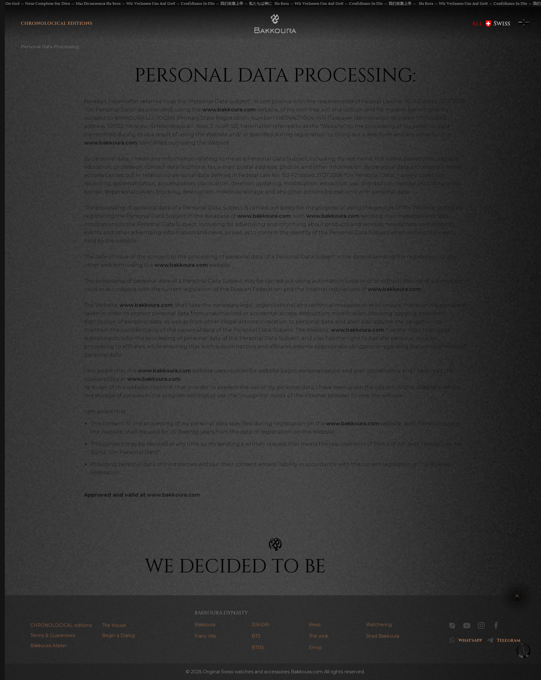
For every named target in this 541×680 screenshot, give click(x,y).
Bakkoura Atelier (48, 645)
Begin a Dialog (118, 635)
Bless (315, 624)
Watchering (379, 624)
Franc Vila (205, 636)
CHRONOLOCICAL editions (56, 23)
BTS (256, 636)
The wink (318, 636)
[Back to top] (517, 596)
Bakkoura (205, 624)
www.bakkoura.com (229, 110)
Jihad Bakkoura (382, 636)
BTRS (258, 647)
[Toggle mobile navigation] (524, 23)
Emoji (315, 647)
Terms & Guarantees (52, 635)
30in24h (261, 624)
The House (114, 625)
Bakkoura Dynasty (221, 612)
